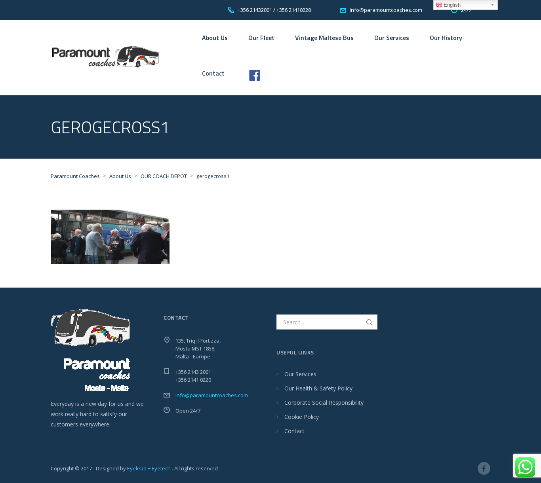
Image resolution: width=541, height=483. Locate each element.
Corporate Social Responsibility (324, 402)
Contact (213, 73)
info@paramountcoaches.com (211, 395)
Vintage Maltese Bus (324, 37)
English (451, 5)
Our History (446, 37)
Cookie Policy (301, 416)
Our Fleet (261, 37)
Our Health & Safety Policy (318, 388)
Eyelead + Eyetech (149, 468)
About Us (215, 37)
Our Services (391, 37)
